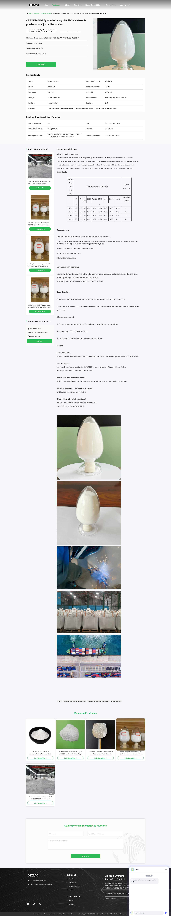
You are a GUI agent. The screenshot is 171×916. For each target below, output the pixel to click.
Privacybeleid (38, 914)
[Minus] (166, 869)
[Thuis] (34, 5)
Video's (67, 5)
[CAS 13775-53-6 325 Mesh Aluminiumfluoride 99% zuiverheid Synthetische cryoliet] (40, 734)
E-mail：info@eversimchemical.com (40, 884)
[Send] (166, 913)
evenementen (110, 5)
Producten (56, 5)
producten (36, 13)
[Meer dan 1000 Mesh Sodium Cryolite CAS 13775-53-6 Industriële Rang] (70, 734)
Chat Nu (40, 64)
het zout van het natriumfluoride (98, 701)
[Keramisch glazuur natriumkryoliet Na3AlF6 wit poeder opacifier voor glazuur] (130, 734)
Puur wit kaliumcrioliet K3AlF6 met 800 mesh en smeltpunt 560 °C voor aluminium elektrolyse (101, 753)
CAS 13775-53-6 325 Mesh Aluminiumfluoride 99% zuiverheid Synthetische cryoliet (40, 753)
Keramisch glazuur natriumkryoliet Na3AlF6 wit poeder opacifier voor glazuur (38, 225)
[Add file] (131, 913)
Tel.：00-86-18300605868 (37, 881)
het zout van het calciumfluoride (75, 701)
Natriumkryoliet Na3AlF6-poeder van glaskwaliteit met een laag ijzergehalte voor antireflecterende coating (39, 307)
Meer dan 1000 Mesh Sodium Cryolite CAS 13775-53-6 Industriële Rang (70, 753)
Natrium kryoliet (46, 13)
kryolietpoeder (116, 701)
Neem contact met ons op (92, 6)
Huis (46, 5)
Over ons (77, 5)
